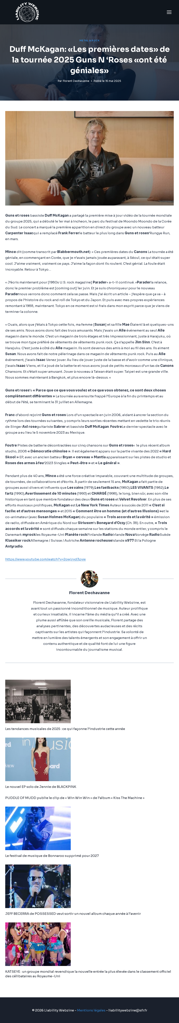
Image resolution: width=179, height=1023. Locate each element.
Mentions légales (91, 1010)
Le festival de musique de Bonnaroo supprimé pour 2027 (52, 856)
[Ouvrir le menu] (169, 12)
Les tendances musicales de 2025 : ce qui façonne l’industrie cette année (65, 729)
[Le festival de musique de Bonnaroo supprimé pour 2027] (89, 828)
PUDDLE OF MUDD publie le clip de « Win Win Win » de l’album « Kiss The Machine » (75, 798)
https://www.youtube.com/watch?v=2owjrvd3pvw (45, 559)
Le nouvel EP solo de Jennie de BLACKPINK (40, 787)
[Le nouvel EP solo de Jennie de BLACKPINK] (89, 759)
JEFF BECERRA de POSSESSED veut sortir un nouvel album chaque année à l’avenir (73, 914)
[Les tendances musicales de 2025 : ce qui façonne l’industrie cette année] (89, 701)
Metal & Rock (89, 40)
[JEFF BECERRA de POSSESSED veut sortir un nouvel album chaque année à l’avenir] (89, 886)
